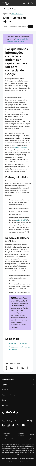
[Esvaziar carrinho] (32, 3)
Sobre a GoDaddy (8, 379)
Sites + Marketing (17, 13)
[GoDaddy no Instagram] (8, 426)
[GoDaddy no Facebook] (3, 426)
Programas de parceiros (10, 395)
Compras (5, 405)
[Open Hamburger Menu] (2, 3)
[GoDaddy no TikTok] (13, 426)
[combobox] (16, 26)
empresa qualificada (20, 147)
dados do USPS (21, 220)
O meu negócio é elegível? (18, 343)
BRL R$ (29, 421)
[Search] (30, 26)
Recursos (5, 389)
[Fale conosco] (24, 3)
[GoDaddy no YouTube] (23, 426)
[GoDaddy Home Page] (10, 412)
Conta (4, 400)
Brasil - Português (8, 421)
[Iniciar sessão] (28, 3)
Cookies (32, 434)
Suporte (4, 384)
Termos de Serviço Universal (20, 462)
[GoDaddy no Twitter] (18, 426)
